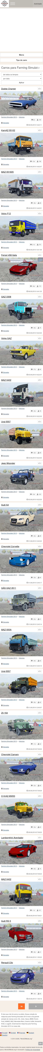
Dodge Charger (8, 89)
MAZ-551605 (7, 172)
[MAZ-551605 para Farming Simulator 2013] (21, 186)
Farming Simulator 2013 (9, 117)
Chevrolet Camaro (10, 754)
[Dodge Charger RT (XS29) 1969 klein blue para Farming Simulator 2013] (21, 103)
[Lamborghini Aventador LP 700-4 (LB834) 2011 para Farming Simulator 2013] (21, 852)
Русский (4, 1033)
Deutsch (31, 1033)
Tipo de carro (21, 60)
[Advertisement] (21, 30)
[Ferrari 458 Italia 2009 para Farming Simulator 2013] (21, 270)
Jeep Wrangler (8, 463)
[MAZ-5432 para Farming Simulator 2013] (21, 894)
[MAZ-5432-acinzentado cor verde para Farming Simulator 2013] (21, 394)
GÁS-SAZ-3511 (8, 588)
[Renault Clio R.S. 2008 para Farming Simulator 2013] (21, 977)
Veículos (21, 117)
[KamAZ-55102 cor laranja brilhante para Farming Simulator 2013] (21, 145)
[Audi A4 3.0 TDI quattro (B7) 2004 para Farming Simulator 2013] (21, 519)
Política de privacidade (32, 1050)
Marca (21, 55)
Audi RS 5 (6, 921)
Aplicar (21, 82)
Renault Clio (7, 962)
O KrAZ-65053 (8, 796)
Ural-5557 (6, 421)
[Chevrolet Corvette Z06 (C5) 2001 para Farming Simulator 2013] (21, 561)
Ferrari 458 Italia (9, 255)
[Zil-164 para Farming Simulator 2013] (21, 727)
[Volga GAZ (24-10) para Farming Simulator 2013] (21, 353)
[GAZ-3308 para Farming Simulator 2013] (21, 311)
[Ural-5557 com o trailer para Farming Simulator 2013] (21, 436)
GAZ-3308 (6, 297)
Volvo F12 (6, 213)
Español (4, 1035)
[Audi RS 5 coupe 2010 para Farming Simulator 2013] (21, 935)
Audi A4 (5, 505)
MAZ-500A (6, 629)
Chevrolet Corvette (10, 546)
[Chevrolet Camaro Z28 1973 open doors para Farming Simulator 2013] (21, 769)
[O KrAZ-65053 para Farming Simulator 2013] (21, 810)
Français (22, 1033)
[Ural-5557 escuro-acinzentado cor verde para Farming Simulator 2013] (21, 686)
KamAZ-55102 (8, 130)
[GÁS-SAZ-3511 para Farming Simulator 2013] (21, 602)
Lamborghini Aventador (12, 837)
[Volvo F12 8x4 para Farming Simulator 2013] (21, 228)
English (13, 1033)
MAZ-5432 (6, 380)
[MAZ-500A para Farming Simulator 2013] (21, 644)
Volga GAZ (6, 338)
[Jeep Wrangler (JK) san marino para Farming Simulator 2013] (21, 478)
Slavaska (6, 123)
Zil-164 (4, 713)
